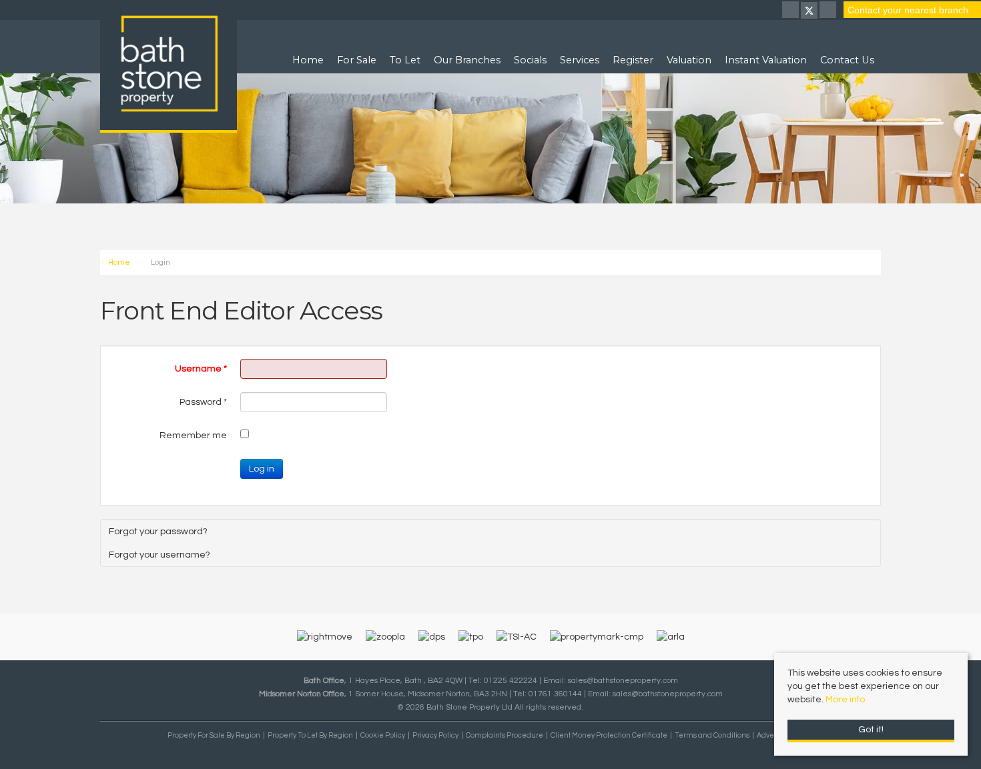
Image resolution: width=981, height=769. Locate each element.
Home (308, 60)
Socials (530, 60)
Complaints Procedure (504, 735)
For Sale (356, 60)
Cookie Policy (382, 735)
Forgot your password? (158, 531)
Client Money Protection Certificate (609, 735)
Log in (261, 469)
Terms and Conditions (712, 735)
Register (633, 60)
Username (201, 368)
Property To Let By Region (310, 735)
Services (579, 60)
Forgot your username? (159, 555)
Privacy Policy (435, 735)
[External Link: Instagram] (829, 11)
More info (845, 699)
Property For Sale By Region (214, 735)
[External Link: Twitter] (810, 11)
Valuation (689, 60)
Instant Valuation (766, 60)
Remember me (193, 435)
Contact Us (847, 60)
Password (203, 402)
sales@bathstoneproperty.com (623, 680)
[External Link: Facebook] (791, 11)
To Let (405, 60)
